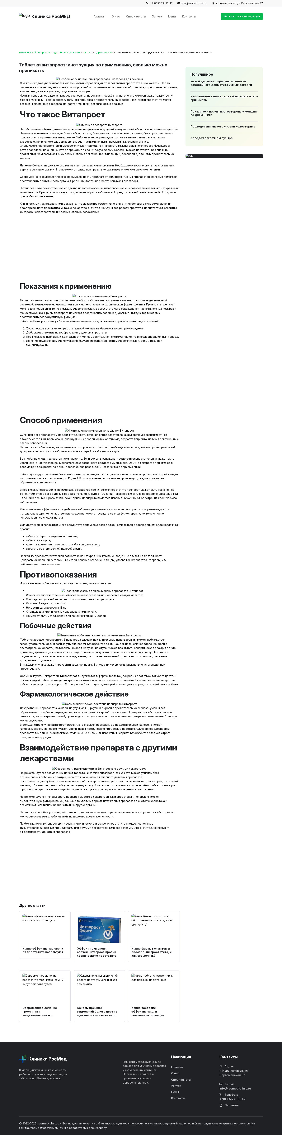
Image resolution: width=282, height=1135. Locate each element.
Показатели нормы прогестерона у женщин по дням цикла (223, 113)
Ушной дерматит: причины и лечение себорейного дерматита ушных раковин (221, 83)
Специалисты (136, 16)
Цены (172, 16)
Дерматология (104, 52)
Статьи (87, 52)
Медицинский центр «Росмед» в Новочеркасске (49, 52)
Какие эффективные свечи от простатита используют (42, 950)
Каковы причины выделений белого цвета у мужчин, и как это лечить (97, 1011)
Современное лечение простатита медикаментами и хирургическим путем (39, 1013)
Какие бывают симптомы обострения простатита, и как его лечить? (151, 952)
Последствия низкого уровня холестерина (222, 126)
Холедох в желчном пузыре (211, 138)
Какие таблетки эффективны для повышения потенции (147, 1011)
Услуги (157, 16)
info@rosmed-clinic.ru (194, 3)
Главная (100, 16)
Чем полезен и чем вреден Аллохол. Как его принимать (224, 98)
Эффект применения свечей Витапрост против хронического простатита (96, 952)
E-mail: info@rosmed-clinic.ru (235, 1086)
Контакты (189, 16)
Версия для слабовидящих (242, 16)
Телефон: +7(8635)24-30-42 (232, 1097)
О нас (116, 16)
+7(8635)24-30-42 (161, 3)
